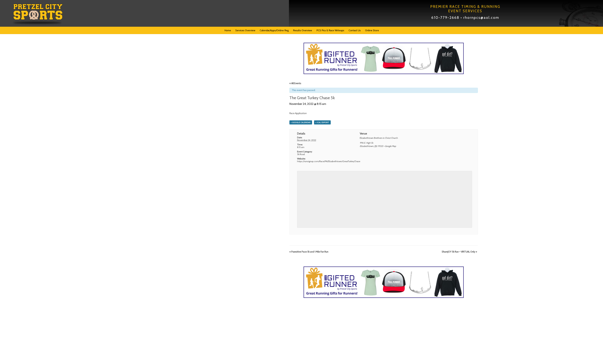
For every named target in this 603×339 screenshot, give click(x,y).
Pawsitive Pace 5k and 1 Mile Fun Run (308, 251)
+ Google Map (389, 146)
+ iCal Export (322, 122)
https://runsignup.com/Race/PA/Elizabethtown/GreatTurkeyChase (328, 161)
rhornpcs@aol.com (481, 17)
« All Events (295, 83)
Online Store (372, 30)
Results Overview (302, 30)
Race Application (298, 113)
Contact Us (355, 30)
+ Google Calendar (301, 122)
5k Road (301, 154)
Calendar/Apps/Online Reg (274, 30)
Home (227, 30)
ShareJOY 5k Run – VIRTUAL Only (459, 251)
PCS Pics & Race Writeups (330, 30)
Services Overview (245, 30)
